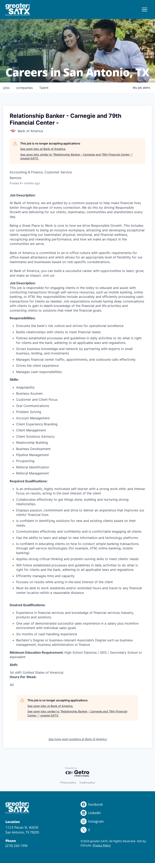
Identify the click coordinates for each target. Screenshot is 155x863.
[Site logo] (17, 9)
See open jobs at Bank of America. (43, 149)
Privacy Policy (102, 845)
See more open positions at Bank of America (77, 739)
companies (24, 88)
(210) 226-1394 (16, 845)
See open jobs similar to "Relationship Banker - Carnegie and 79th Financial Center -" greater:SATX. (76, 156)
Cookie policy (87, 782)
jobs (6, 88)
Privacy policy (68, 782)
